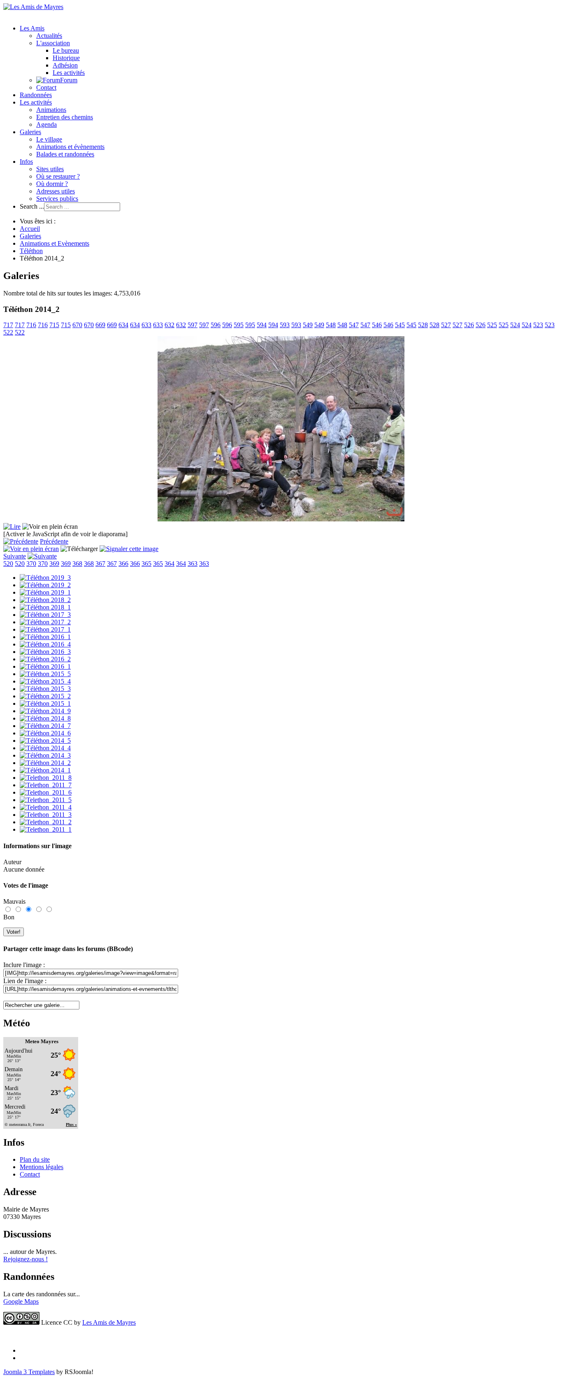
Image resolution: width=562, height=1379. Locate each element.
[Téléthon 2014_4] (45, 747)
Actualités (49, 35)
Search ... (32, 206)
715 (54, 324)
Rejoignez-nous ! (25, 1259)
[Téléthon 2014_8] (45, 718)
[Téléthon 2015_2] (45, 696)
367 (100, 563)
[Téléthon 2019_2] (45, 584)
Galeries (30, 131)
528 (423, 324)
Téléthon (31, 250)
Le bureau (66, 50)
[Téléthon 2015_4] (45, 681)
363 (192, 563)
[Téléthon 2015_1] (45, 703)
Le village (49, 139)
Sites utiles (50, 168)
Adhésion (65, 65)
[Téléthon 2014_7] (45, 725)
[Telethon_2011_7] (46, 784)
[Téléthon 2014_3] (45, 755)
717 (8, 324)
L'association (53, 43)
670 (77, 324)
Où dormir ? (52, 183)
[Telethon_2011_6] (46, 792)
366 (123, 563)
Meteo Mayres (41, 1041)
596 (216, 324)
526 (469, 324)
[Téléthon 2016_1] (45, 636)
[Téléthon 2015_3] (45, 688)
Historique (66, 57)
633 (146, 324)
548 (331, 324)
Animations (51, 109)
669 (100, 324)
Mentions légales (41, 1166)
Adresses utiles (55, 191)
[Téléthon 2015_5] (45, 673)
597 (192, 324)
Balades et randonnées (65, 154)
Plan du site (35, 1159)
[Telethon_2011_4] (46, 807)
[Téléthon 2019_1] (45, 592)
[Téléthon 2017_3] (45, 614)
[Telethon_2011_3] (46, 814)
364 (169, 563)
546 (377, 324)
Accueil (30, 228)
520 (8, 563)
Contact (46, 87)
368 (77, 563)
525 (492, 324)
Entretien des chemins (64, 117)
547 (354, 324)
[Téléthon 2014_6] (45, 733)
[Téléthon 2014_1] (45, 770)
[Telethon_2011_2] (46, 822)
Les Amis (32, 28)
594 (262, 324)
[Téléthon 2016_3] (45, 651)
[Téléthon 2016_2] (45, 659)
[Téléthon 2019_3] (45, 577)
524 (515, 324)
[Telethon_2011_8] (46, 777)
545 (400, 324)
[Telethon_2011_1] (46, 829)
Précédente (54, 541)
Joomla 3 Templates (29, 1371)
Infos (26, 161)
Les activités (69, 72)
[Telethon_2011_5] (46, 799)
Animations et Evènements (54, 243)
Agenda (46, 124)
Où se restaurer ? (58, 176)
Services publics (57, 198)
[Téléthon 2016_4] (45, 644)
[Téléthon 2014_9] (45, 710)
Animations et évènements (70, 146)
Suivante (14, 556)
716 (31, 324)
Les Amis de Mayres (109, 1322)
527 (446, 324)
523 (538, 324)
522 (8, 332)
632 (169, 324)
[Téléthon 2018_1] (45, 607)
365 (146, 563)
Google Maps (21, 1301)
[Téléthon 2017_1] (45, 629)
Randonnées (36, 94)
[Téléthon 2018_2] (45, 599)
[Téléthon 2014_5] (45, 740)
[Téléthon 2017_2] (45, 622)
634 (123, 324)
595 (239, 324)
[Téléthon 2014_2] (45, 762)
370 (31, 563)
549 (308, 324)
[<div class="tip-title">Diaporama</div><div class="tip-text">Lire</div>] (12, 526)
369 (54, 563)
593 (285, 324)
